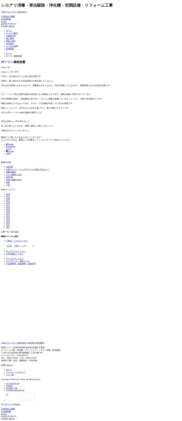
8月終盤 (9, 167)
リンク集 (10, 375)
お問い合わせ (7, 365)
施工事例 (10, 38)
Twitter (11, 144)
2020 (8, 207)
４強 (8, 185)
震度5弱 (9, 177)
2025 (8, 196)
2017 (8, 214)
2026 (8, 194)
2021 (8, 205)
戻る (17, 232)
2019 (8, 210)
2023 (8, 201)
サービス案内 (12, 33)
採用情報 (10, 49)
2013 (8, 223)
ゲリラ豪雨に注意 (14, 175)
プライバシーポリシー (16, 372)
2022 (8, 203)
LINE (8, 153)
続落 (8, 182)
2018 (8, 212)
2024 (8, 198)
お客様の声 (11, 36)
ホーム (9, 31)
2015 (8, 218)
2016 (8, 216)
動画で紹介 (11, 41)
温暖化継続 (11, 172)
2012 (8, 225)
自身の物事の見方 (14, 180)
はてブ (9, 149)
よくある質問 (12, 46)
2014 (8, 221)
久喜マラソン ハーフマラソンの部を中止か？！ (28, 169)
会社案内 (10, 44)
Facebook (11, 146)
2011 (8, 227)
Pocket (11, 151)
